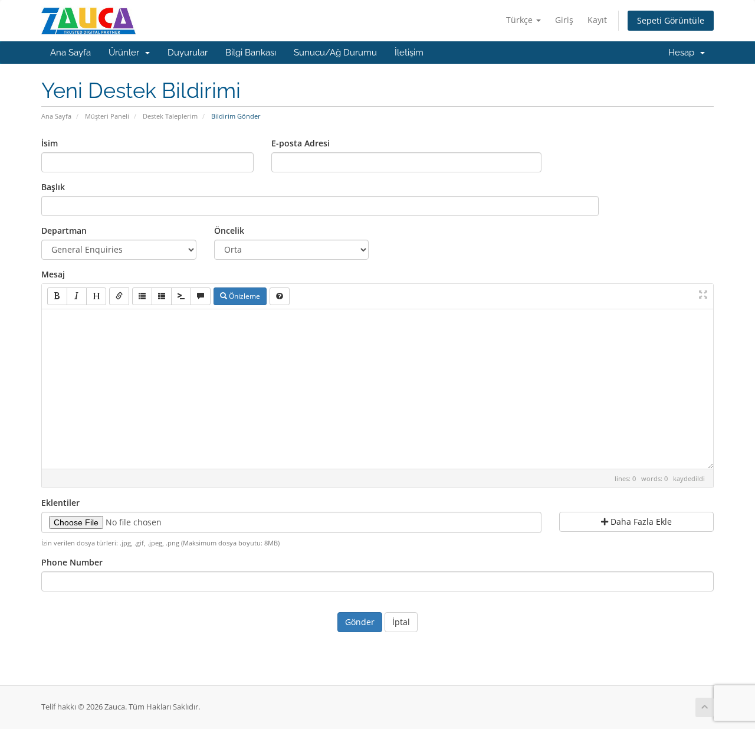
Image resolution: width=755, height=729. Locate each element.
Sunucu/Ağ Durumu (335, 52)
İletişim (409, 52)
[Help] (280, 296)
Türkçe (520, 19)
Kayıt (597, 19)
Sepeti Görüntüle (670, 20)
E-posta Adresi (300, 143)
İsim (49, 143)
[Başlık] (96, 296)
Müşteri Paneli (107, 116)
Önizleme (243, 296)
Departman (64, 230)
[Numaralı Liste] (162, 296)
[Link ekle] (119, 296)
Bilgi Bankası (250, 52)
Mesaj (53, 274)
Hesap (683, 52)
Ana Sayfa (70, 52)
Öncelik (229, 230)
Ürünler (126, 52)
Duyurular (188, 52)
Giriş (564, 19)
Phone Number (72, 562)
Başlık (53, 186)
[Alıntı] (201, 296)
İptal (401, 621)
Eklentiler (60, 502)
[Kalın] (57, 296)
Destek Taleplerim (170, 116)
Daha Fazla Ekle (640, 521)
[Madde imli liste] (142, 296)
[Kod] (181, 296)
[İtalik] (77, 296)
